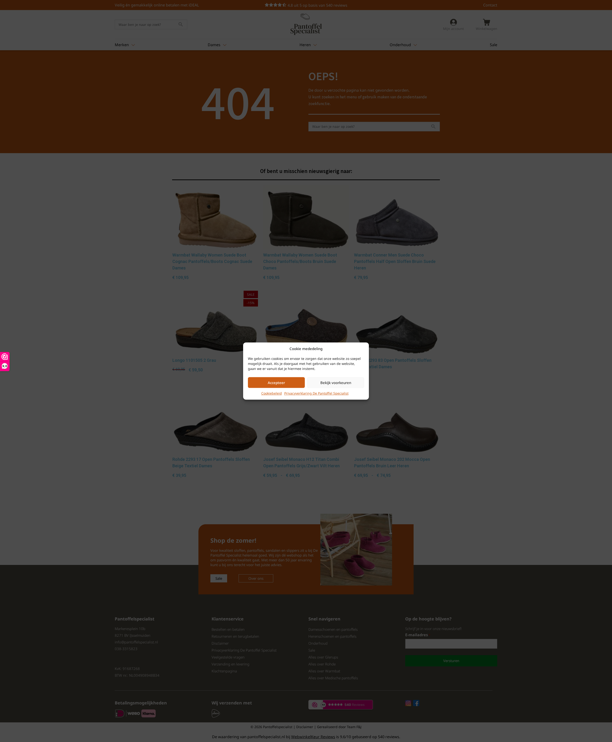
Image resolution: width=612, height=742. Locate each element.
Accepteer (276, 382)
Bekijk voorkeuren (335, 382)
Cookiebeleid (271, 393)
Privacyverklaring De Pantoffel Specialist (316, 393)
